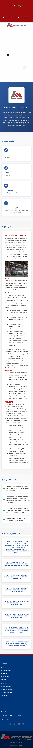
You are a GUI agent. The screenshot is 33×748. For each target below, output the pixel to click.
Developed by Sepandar (16, 745)
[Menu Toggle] (8, 55)
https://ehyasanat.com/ (10, 193)
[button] (24, 67)
